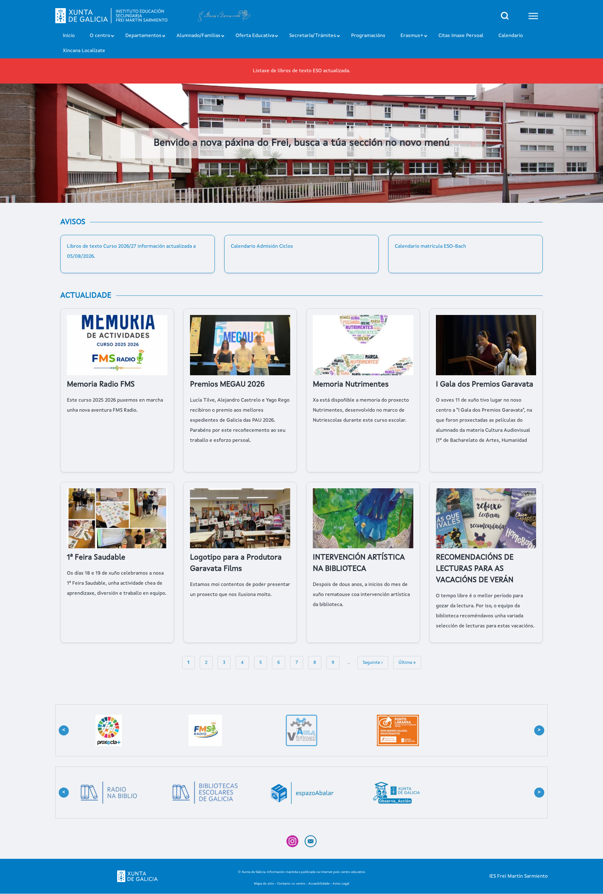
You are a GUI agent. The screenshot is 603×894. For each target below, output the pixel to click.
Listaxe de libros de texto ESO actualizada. (301, 70)
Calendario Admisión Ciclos (262, 246)
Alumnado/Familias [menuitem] (194, 38)
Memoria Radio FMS (101, 384)
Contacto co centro (291, 883)
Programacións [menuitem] (368, 35)
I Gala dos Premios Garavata (484, 384)
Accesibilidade (318, 883)
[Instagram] (292, 841)
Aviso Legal (341, 883)
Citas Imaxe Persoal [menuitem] (460, 35)
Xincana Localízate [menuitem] (84, 50)
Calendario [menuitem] (510, 35)
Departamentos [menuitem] (139, 38)
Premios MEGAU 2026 (227, 384)
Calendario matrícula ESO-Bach (430, 246)
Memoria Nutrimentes (350, 384)
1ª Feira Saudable (96, 557)
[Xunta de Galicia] (137, 876)
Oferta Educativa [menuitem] (251, 38)
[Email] (310, 841)
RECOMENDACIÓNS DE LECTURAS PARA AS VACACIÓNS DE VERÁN (474, 569)
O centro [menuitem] (96, 38)
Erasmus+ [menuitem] (408, 38)
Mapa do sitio (264, 883)
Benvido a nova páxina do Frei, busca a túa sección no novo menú (302, 143)
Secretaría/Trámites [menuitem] (309, 38)
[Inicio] (111, 15)
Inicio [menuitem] (69, 35)
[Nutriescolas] (109, 730)
